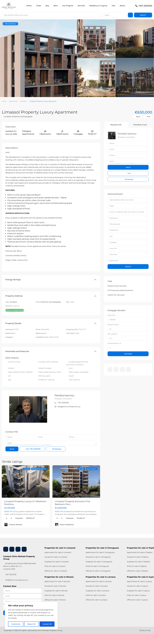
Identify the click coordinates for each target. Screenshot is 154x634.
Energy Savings (13, 279)
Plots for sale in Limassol (55, 566)
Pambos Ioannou (64, 395)
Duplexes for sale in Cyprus (138, 591)
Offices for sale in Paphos (137, 571)
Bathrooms (113, 260)
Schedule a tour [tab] (140, 125)
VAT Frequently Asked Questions (120, 290)
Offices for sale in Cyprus (137, 600)
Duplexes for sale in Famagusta (99, 562)
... (44, 514)
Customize (15, 624)
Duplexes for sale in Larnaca (97, 591)
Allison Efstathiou (67, 525)
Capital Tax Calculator (116, 295)
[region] (31, 615)
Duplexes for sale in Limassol (57, 562)
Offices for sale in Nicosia (55, 600)
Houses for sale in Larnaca (97, 586)
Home (29, 6)
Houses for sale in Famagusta (98, 557)
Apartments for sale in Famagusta (100, 552)
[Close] (55, 603)
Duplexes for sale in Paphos (138, 562)
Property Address (14, 296)
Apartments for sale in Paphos (139, 552)
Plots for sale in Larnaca (96, 595)
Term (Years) (112, 334)
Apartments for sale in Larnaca (99, 581)
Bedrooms (113, 218)
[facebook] (110, 369)
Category (113, 242)
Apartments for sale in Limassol (58, 552)
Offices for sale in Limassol (56, 571)
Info (113, 6)
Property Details (13, 323)
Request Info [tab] (116, 125)
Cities (38, 6)
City (110, 236)
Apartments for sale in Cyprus (139, 581)
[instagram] (128, 369)
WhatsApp (56, 449)
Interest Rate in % (114, 343)
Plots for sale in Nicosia (54, 595)
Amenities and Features (17, 351)
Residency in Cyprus (98, 6)
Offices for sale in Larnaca (96, 600)
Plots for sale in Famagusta (97, 566)
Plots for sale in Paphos (137, 566)
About (122, 6)
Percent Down (113, 324)
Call (33, 449)
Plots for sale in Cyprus (136, 595)
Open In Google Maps (14, 310)
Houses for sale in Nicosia (55, 586)
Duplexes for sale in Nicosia (56, 591)
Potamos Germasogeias (22, 116)
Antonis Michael (15, 525)
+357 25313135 (145, 6)
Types (107, 15)
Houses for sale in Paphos (137, 557)
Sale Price (111, 315)
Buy (47, 6)
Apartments (13, 101)
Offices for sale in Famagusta (98, 571)
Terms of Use (144, 630)
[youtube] (122, 369)
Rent (56, 6)
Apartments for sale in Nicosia (57, 581)
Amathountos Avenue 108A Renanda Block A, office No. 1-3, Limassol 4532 (19, 566)
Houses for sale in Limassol (56, 557)
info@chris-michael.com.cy (69, 407)
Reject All (31, 624)
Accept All (47, 624)
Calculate (128, 354)
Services (81, 6)
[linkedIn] (116, 369)
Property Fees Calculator (117, 286)
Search (128, 266)
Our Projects (67, 6)
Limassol (23, 101)
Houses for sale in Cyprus (137, 586)
